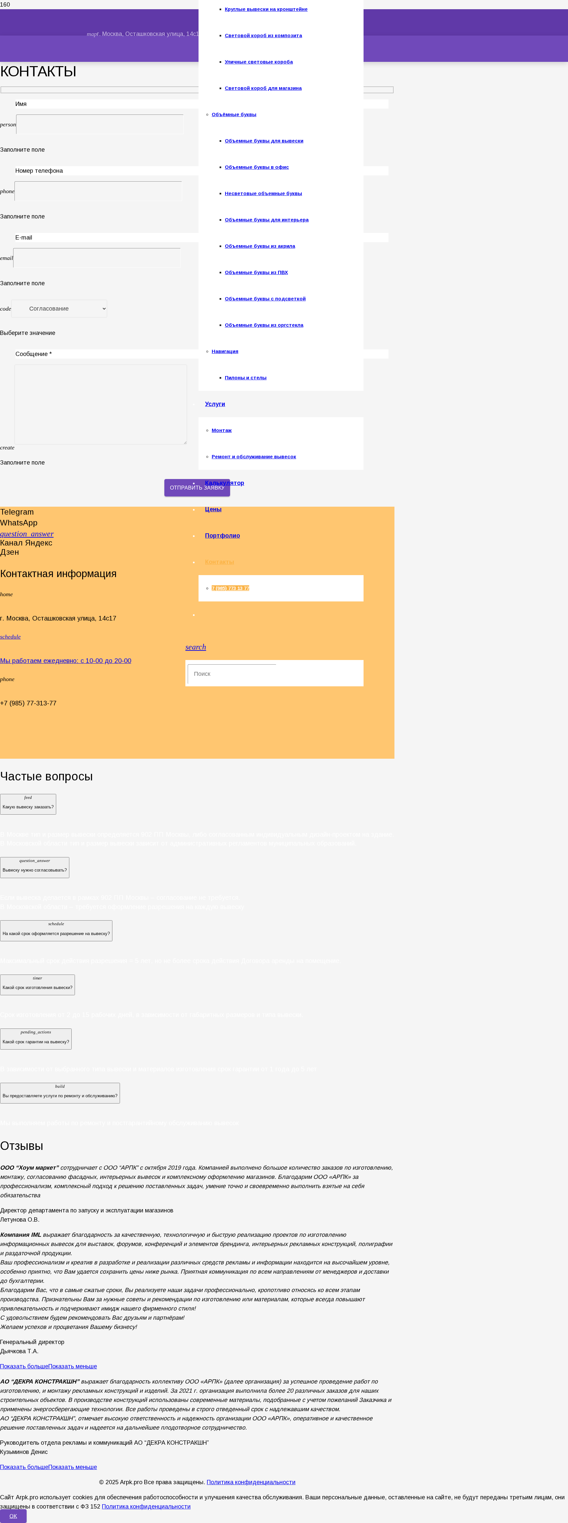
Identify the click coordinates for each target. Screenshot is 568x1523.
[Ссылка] (136, 75)
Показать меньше (72, 1366)
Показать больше (24, 1366)
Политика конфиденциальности (251, 1482)
